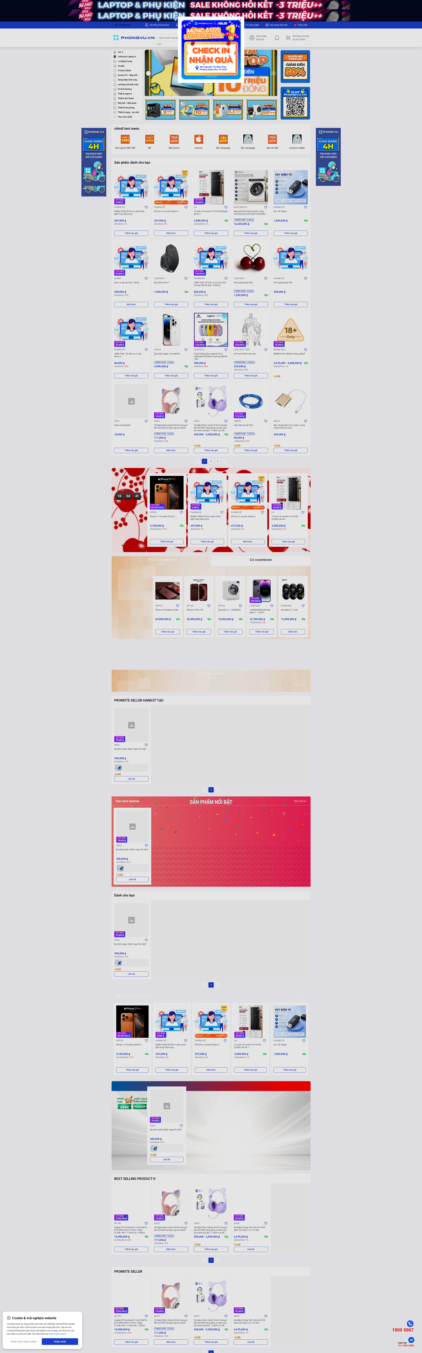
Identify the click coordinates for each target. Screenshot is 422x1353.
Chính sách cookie (57, 1334)
